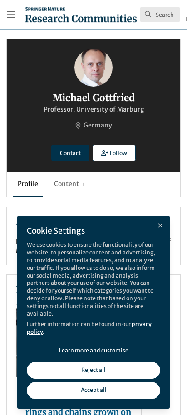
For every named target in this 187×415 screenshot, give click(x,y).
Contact (70, 153)
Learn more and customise (93, 350)
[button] (114, 153)
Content (69, 184)
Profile (28, 184)
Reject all (93, 369)
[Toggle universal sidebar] (11, 15)
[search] (160, 14)
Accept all (94, 389)
